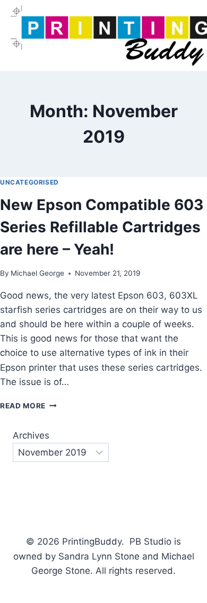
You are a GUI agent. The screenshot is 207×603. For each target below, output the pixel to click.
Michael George (37, 273)
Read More (28, 405)
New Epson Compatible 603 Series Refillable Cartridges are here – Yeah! (101, 227)
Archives (31, 435)
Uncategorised (29, 182)
